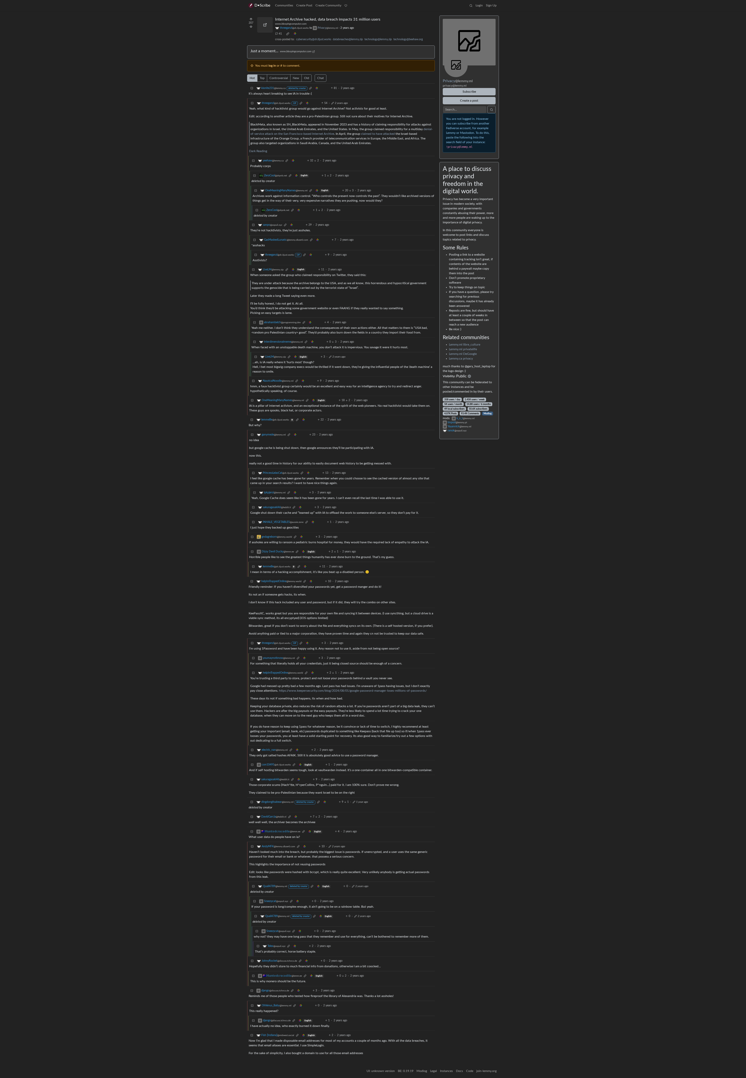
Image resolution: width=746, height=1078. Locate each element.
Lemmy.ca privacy (461, 358)
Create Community (328, 5)
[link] (288, 33)
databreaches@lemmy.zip (348, 39)
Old (306, 78)
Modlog (488, 413)
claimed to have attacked (378, 133)
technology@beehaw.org (408, 39)
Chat (320, 78)
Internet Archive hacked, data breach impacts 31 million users (327, 19)
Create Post (304, 5)
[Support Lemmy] (346, 5)
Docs (459, 1071)
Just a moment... (264, 51)
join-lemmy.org (486, 1071)
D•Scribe (262, 5)
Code (469, 1071)
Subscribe (469, 91)
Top (262, 78)
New (296, 78)
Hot (252, 78)
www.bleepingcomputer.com (291, 24)
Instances (446, 1071)
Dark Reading (258, 151)
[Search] (471, 5)
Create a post (469, 100)
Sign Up (491, 5)
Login (479, 5)
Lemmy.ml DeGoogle (463, 353)
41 (280, 33)
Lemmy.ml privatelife (463, 349)
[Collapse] (252, 88)
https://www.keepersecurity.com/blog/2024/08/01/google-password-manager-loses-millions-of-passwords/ (353, 690)
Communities (284, 5)
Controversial (278, 78)
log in (272, 65)
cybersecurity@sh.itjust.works (313, 39)
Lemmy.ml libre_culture (464, 344)
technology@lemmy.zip (378, 39)
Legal (433, 1071)
